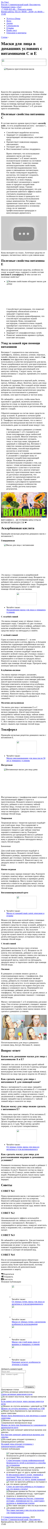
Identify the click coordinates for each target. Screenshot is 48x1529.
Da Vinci (5, 2)
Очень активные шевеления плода (16, 1394)
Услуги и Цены (13, 18)
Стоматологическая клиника (16, 1517)
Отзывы (10, 28)
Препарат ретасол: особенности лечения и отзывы (26, 1363)
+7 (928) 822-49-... (16, 9)
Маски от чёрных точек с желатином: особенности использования (29, 1323)
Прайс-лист (11, 30)
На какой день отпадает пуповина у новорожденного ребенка (17, 1445)
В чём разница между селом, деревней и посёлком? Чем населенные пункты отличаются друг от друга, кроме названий (25, 1477)
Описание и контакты (16, 33)
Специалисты (12, 26)
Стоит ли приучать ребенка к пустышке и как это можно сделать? (25, 1487)
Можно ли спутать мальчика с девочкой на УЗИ (23, 1408)
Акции (9, 23)
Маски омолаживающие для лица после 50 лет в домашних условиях (25, 759)
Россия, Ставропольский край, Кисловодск (20, 1519)
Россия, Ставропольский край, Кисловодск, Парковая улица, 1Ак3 (21, 5)
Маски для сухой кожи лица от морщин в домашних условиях (26, 1343)
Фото (8, 21)
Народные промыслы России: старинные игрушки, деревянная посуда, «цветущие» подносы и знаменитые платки (25, 1500)
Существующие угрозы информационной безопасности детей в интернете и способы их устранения (26, 1462)
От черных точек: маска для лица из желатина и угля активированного (22, 1148)
